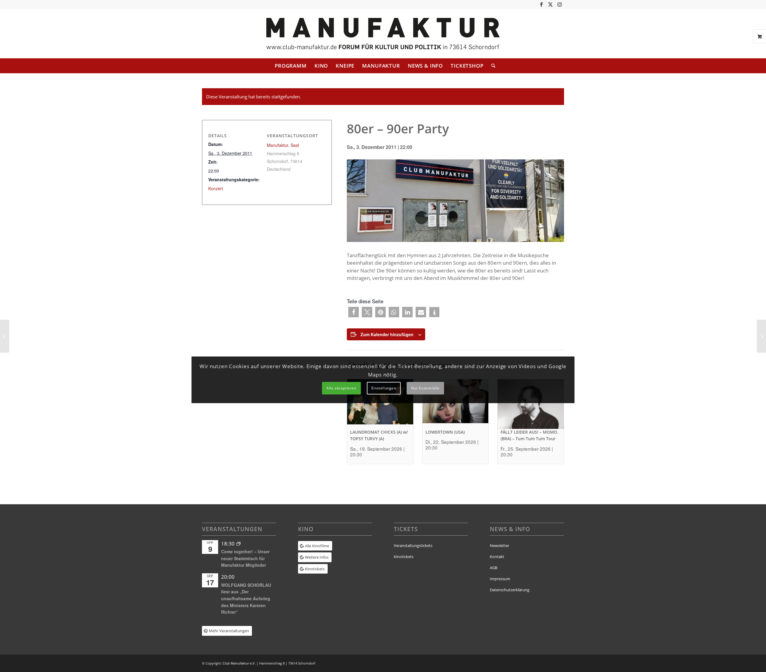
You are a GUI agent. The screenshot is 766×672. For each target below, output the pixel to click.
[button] (353, 312)
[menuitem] (291, 65)
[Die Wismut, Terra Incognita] (761, 336)
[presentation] (380, 404)
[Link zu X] (550, 4)
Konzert (215, 188)
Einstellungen (383, 388)
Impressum (500, 578)
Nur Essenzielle (425, 388)
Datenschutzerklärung (509, 589)
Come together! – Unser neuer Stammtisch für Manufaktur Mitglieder (245, 558)
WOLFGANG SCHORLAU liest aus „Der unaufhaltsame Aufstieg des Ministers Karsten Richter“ (246, 598)
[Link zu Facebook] (541, 4)
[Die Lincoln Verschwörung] (4, 336)
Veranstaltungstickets (413, 545)
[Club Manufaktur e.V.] (383, 33)
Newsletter (499, 545)
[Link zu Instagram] (559, 4)
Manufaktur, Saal (283, 145)
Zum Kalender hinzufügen (387, 334)
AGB (493, 567)
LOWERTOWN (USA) (445, 432)
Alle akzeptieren (341, 388)
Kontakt (497, 556)
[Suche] (491, 65)
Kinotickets (404, 556)
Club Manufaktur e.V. (239, 663)
